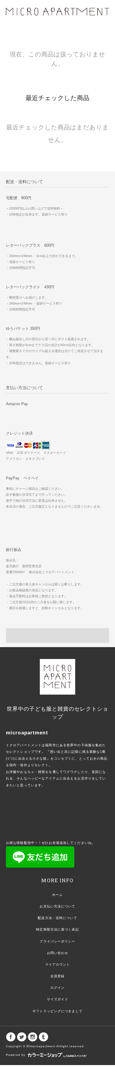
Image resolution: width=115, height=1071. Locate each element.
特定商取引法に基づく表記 (57, 929)
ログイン (57, 987)
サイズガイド (57, 999)
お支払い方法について (57, 906)
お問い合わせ (57, 953)
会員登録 (57, 976)
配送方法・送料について (57, 918)
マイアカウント (57, 964)
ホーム (57, 894)
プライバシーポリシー (57, 941)
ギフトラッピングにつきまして (57, 1011)
